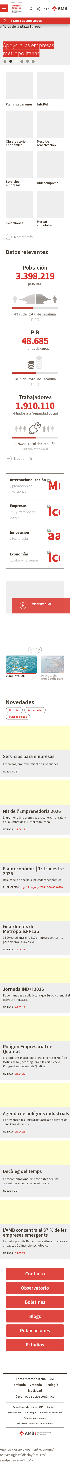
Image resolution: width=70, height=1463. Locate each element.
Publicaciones (18, 717)
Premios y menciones (35, 1417)
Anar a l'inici (16, 8)
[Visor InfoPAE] (21, 664)
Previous (31, 649)
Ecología (52, 1385)
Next (39, 649)
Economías (19, 554)
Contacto (35, 1273)
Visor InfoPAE (15, 675)
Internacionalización (28, 480)
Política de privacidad (51, 1412)
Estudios (35, 1345)
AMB (53, 1379)
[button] (31, 8)
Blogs (35, 1316)
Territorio (19, 1385)
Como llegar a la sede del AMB (28, 1407)
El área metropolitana (30, 1379)
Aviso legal (30, 1412)
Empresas (18, 506)
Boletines (35, 1302)
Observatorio (35, 1288)
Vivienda (36, 1385)
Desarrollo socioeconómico (35, 1396)
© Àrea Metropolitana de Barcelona (35, 1423)
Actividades (35, 710)
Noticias (14, 710)
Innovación (19, 532)
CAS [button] (47, 9)
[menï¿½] (4, 8)
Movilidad (35, 1390)
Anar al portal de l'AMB (59, 8)
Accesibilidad (14, 1412)
